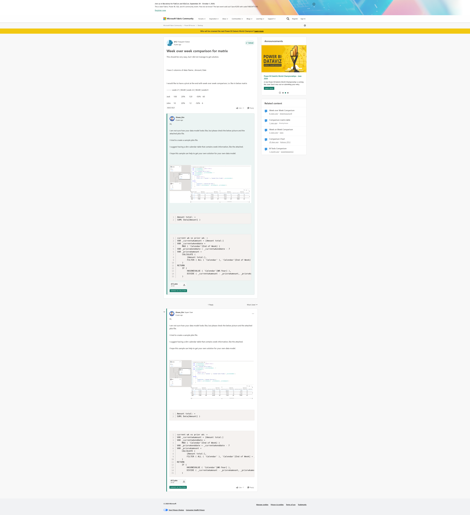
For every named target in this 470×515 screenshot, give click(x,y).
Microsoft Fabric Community (172, 25)
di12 (175, 42)
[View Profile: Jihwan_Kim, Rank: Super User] (171, 313)
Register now (160, 10)
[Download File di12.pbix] (184, 284)
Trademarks (302, 504)
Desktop (200, 25)
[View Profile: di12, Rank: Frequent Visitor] (170, 43)
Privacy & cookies (277, 504)
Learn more (259, 31)
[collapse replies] (164, 311)
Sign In (303, 19)
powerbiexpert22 (287, 152)
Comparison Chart (277, 139)
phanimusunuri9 (286, 113)
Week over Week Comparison (281, 110)
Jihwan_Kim (180, 117)
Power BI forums (189, 25)
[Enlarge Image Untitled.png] (210, 184)
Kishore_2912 (285, 142)
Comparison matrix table (279, 120)
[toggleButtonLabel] (305, 25)
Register (295, 19)
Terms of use (290, 504)
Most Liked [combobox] (252, 304)
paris (281, 132)
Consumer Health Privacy (195, 510)
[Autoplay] (280, 92)
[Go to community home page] (178, 18)
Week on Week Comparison (281, 129)
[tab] (283, 92)
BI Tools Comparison (278, 148)
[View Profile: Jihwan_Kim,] (172, 118)
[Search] (288, 18)
